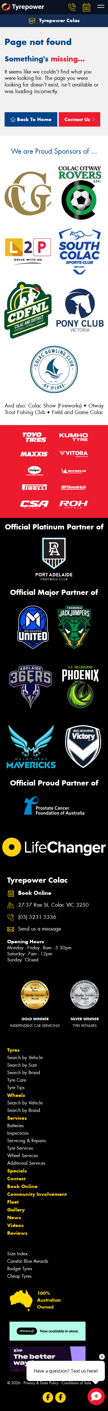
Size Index (17, 1254)
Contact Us (78, 119)
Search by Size (22, 1065)
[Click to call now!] (72, 7)
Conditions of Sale (76, 1382)
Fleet (13, 1202)
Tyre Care (16, 1080)
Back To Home (34, 119)
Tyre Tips (15, 1088)
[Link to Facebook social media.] (47, 1397)
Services (17, 1118)
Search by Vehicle (25, 1058)
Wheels (16, 1095)
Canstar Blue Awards (27, 1261)
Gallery (16, 1210)
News (14, 1217)
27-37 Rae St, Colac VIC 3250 (53, 905)
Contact (16, 1178)
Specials (17, 1171)
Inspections (18, 1133)
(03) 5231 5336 (37, 917)
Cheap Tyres (19, 1276)
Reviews (17, 1233)
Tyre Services (20, 1148)
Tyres (13, 1050)
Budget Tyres (19, 1269)
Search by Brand (23, 1073)
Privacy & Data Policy (41, 1382)
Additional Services (26, 1163)
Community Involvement (37, 1194)
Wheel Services (22, 1156)
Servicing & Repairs (26, 1141)
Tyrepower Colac (59, 20)
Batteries (15, 1126)
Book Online (22, 1186)
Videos (15, 1225)
